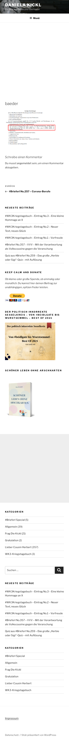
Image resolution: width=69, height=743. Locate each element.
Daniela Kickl (23, 4)
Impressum (12, 718)
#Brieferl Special (15, 519)
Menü (36, 18)
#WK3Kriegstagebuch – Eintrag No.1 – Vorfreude (34, 237)
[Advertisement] (34, 58)
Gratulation (11, 540)
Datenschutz (12, 735)
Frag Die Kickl (13, 533)
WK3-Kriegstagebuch (18, 554)
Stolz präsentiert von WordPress (38, 735)
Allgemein (11, 526)
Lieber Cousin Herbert (18, 547)
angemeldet (24, 163)
